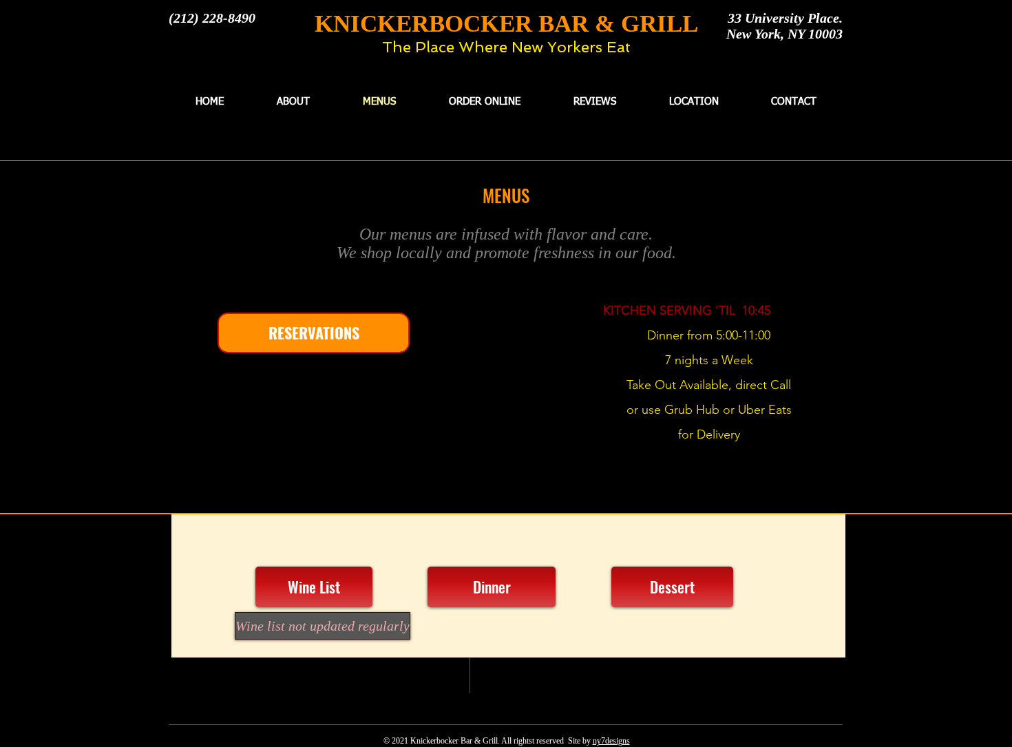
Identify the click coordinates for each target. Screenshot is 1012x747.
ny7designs (611, 741)
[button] (316, 626)
